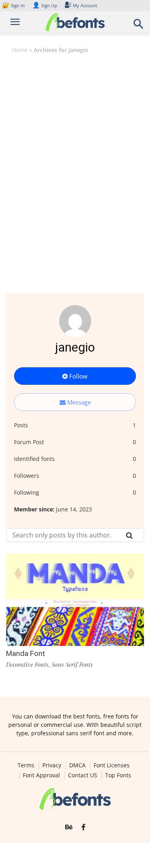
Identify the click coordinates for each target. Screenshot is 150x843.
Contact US (82, 775)
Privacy (51, 765)
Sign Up (44, 5)
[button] (139, 26)
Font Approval (41, 775)
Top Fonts (118, 775)
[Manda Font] (75, 600)
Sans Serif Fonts (72, 664)
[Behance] (68, 827)
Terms (26, 765)
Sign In (14, 5)
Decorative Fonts (27, 664)
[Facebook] (83, 827)
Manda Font (25, 653)
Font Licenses (112, 765)
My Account (85, 5)
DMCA (77, 765)
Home (20, 50)
